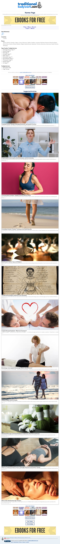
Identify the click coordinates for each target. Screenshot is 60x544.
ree (25, 27)
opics (27, 28)
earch (34, 27)
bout (32, 28)
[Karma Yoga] (2, 33)
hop (29, 27)
